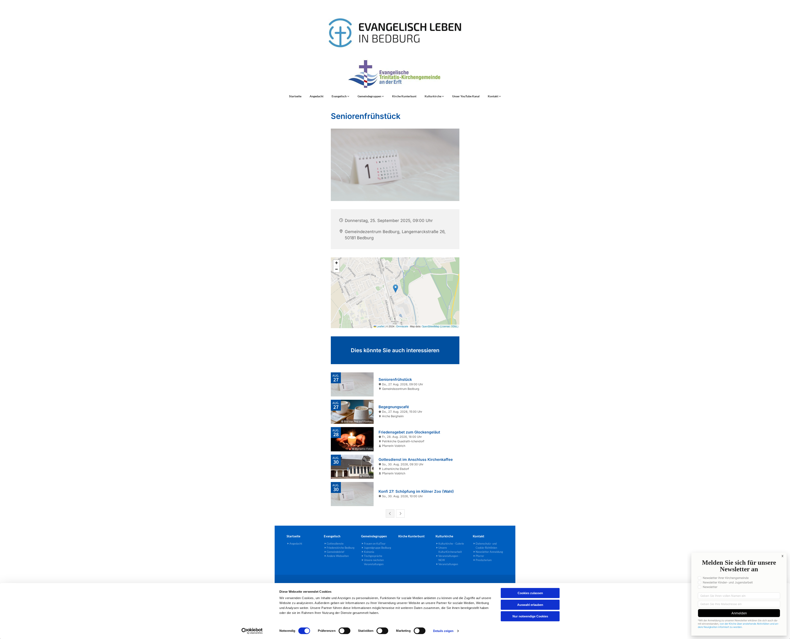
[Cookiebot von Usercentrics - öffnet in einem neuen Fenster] (252, 631)
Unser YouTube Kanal (466, 96)
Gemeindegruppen (370, 96)
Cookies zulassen (530, 593)
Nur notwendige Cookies (530, 616)
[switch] (344, 630)
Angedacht (316, 96)
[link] (340, 96)
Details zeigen (443, 631)
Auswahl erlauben (530, 604)
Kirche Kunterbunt (404, 96)
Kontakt (493, 96)
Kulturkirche (433, 96)
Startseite (295, 96)
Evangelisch (339, 96)
